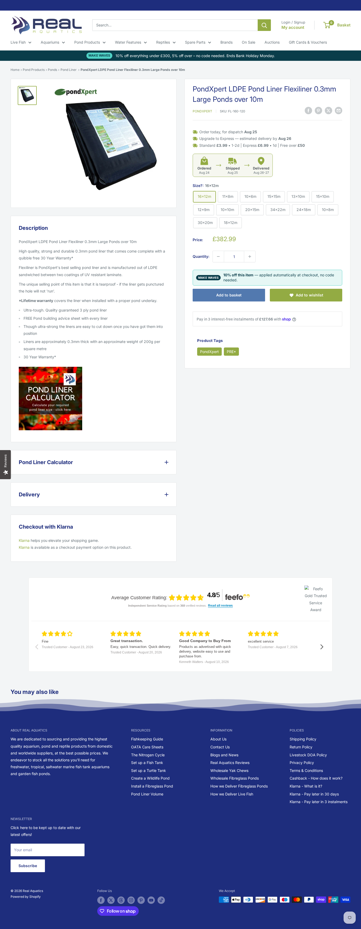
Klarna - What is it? (306, 786)
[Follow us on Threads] (121, 900)
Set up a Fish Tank (147, 762)
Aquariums (50, 42)
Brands (226, 42)
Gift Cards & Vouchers (308, 42)
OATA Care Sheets (147, 747)
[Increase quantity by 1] (249, 256)
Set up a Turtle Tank (148, 770)
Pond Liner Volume (147, 794)
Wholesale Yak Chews (229, 770)
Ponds (52, 70)
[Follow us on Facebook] (101, 900)
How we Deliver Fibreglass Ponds (239, 786)
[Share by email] (338, 110)
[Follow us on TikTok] (161, 900)
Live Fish (18, 42)
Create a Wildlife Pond (150, 778)
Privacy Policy (302, 762)
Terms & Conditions (306, 770)
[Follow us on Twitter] (111, 900)
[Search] (264, 25)
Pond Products (87, 42)
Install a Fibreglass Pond (152, 786)
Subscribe (27, 865)
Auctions (272, 42)
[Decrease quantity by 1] (218, 256)
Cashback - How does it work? (316, 778)
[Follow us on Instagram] (131, 900)
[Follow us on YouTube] (151, 900)
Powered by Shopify (26, 897)
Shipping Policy (303, 739)
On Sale (248, 42)
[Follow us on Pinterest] (141, 900)
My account (292, 27)
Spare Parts (195, 42)
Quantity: (201, 256)
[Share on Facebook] (308, 110)
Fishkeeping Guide (147, 739)
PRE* (231, 351)
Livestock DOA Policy (308, 755)
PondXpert (202, 111)
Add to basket (229, 295)
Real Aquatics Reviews (229, 762)
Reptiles (163, 42)
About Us (218, 739)
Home (15, 70)
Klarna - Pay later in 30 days (314, 794)
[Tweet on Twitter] (328, 110)
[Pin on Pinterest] (318, 110)
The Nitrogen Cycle (148, 755)
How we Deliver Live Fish (231, 794)
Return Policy (301, 747)
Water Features (128, 42)
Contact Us (220, 747)
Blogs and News (224, 755)
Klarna (24, 540)
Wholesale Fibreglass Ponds (234, 778)
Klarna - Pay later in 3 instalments (319, 801)
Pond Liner (69, 70)
